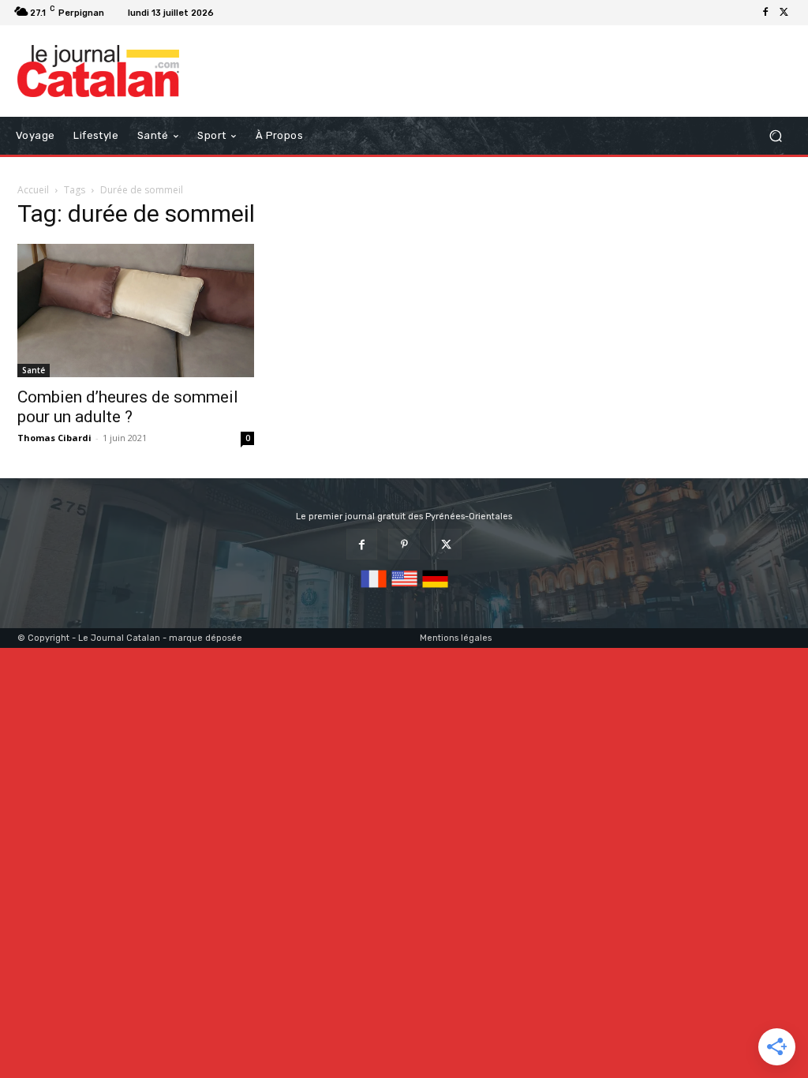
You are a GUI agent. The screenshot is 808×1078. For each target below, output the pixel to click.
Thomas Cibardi (54, 438)
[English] (404, 588)
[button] (775, 135)
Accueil (33, 190)
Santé (33, 370)
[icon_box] (239, 15)
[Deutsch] (435, 588)
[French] (373, 588)
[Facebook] (765, 12)
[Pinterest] (403, 544)
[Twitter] (784, 12)
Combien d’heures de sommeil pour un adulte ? (127, 406)
